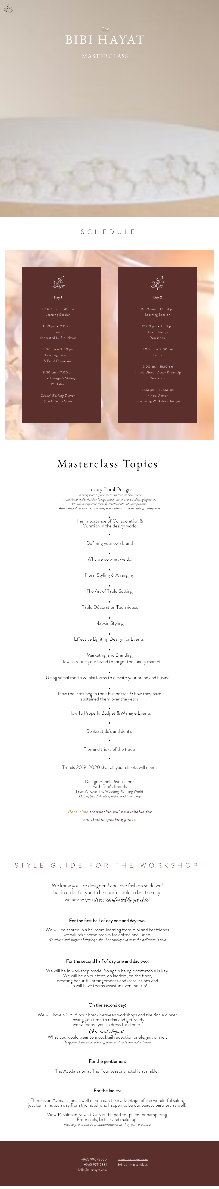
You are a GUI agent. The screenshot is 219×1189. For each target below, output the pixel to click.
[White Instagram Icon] (120, 1164)
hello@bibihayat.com (92, 1169)
